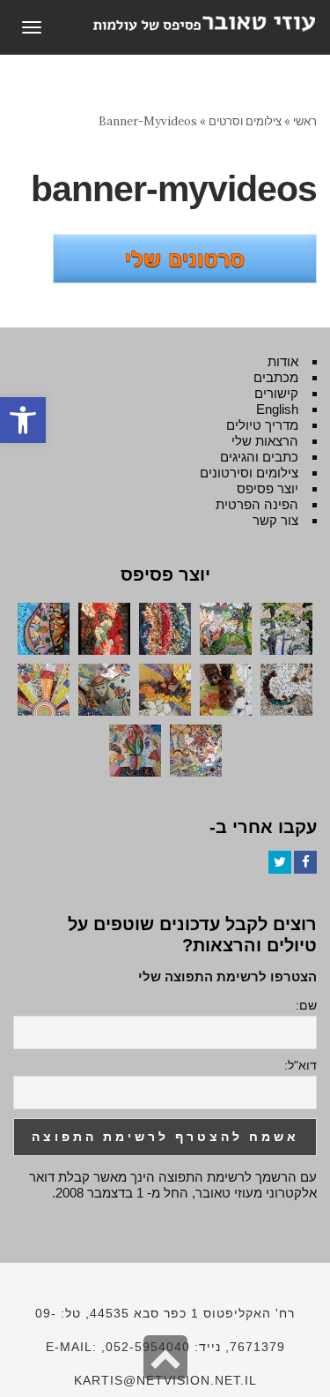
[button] (23, 420)
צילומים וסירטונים (249, 472)
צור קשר (275, 520)
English (277, 409)
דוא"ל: (300, 1065)
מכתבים (275, 377)
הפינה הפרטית (257, 504)
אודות (283, 361)
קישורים (276, 393)
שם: (306, 1005)
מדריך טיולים (262, 424)
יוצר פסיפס (267, 488)
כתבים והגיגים (259, 456)
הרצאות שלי (264, 440)
